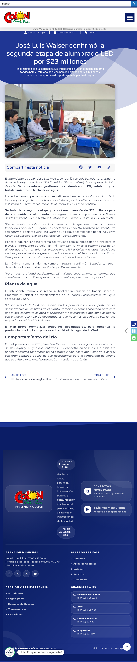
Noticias (79, 569)
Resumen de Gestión (21, 604)
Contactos (106, 648)
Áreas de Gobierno (85, 563)
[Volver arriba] (127, 647)
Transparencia (17, 609)
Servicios (79, 574)
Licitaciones (15, 614)
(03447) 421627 (85, 621)
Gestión (92, 32)
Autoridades (16, 593)
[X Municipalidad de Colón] (26, 573)
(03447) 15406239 (87, 598)
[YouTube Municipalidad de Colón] (35, 573)
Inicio (95, 648)
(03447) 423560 (86, 633)
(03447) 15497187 (86, 610)
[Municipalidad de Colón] (29, 498)
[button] (129, 17)
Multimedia (80, 579)
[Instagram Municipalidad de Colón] (17, 573)
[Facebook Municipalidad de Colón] (9, 573)
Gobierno (79, 558)
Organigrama (16, 598)
